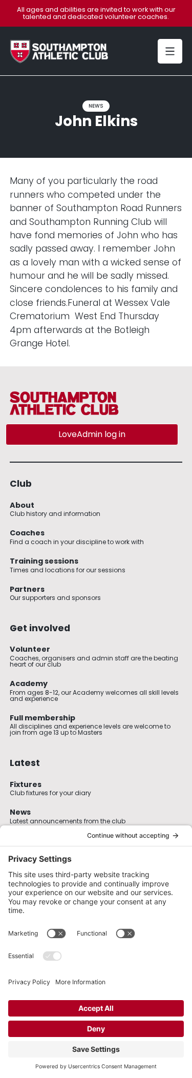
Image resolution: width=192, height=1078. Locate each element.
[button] (170, 51)
